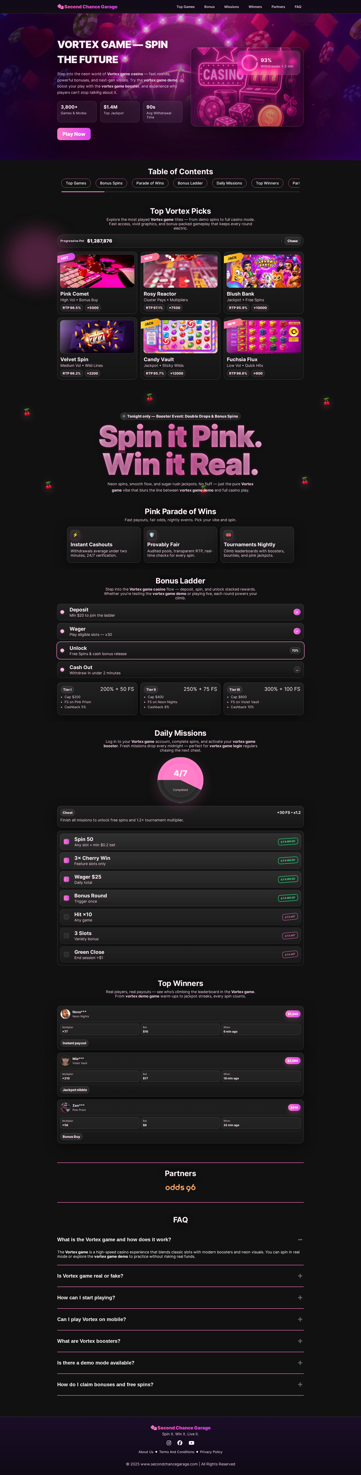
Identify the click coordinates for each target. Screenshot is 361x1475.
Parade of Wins (150, 183)
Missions (231, 7)
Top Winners (267, 183)
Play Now (73, 134)
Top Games (186, 7)
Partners (278, 7)
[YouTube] (191, 1443)
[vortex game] (180, 1188)
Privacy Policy (211, 1452)
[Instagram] (169, 1443)
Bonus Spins (111, 183)
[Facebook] (179, 1443)
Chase (292, 241)
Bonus (209, 7)
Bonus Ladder (190, 183)
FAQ (298, 7)
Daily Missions (229, 183)
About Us (146, 1452)
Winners (255, 7)
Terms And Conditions (176, 1452)
